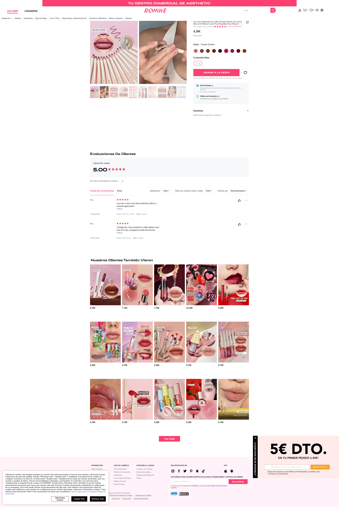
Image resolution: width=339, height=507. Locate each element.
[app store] (226, 471)
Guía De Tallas (119, 484)
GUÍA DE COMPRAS (121, 465)
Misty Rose (124, 238)
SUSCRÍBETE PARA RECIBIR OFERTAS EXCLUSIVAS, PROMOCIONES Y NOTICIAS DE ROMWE (207, 477)
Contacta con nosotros (144, 469)
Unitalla (141, 214)
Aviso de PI (116, 498)
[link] (169, 3)
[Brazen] (244, 51)
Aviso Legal (126, 498)
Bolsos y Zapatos (115, 18)
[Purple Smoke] (226, 51)
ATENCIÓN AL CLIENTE (145, 465)
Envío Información (120, 469)
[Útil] (239, 200)
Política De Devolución (122, 472)
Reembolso (118, 475)
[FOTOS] (138, 53)
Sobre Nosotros (97, 469)
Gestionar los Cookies (143, 495)
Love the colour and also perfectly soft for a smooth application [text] (137, 204)
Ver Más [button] (169, 438)
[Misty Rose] (238, 51)
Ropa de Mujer (41, 18)
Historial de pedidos (143, 472)
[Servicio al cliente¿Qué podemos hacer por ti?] (317, 10)
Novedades (28, 18)
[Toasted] (208, 51)
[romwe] (155, 10)
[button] (245, 72)
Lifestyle (128, 18)
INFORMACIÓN (97, 465)
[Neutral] (201, 51)
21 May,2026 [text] (95, 214)
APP (225, 465)
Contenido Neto (201, 58)
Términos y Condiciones (278, 474)
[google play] (232, 471)
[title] (169, 260)
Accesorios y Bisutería (97, 18)
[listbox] (300, 10)
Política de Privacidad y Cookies (121, 495)
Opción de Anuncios (141, 498)
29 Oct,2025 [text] (94, 238)
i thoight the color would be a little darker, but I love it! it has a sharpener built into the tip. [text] (138, 228)
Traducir (119, 209)
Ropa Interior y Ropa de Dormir (74, 18)
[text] (139, 200)
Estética (18, 18)
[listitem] (105, 292)
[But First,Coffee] (220, 51)
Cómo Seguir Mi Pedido (122, 478)
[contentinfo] (92, 308)
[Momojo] (232, 51)
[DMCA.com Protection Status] (184, 493)
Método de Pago (120, 481)
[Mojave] (214, 51)
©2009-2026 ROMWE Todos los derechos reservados (110, 493)
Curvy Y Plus (54, 18)
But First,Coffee (125, 214)
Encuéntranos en (179, 465)
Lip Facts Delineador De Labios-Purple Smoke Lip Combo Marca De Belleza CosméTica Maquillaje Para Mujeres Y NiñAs (217, 23)
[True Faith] (195, 51)
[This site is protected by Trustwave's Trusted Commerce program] (174, 493)
